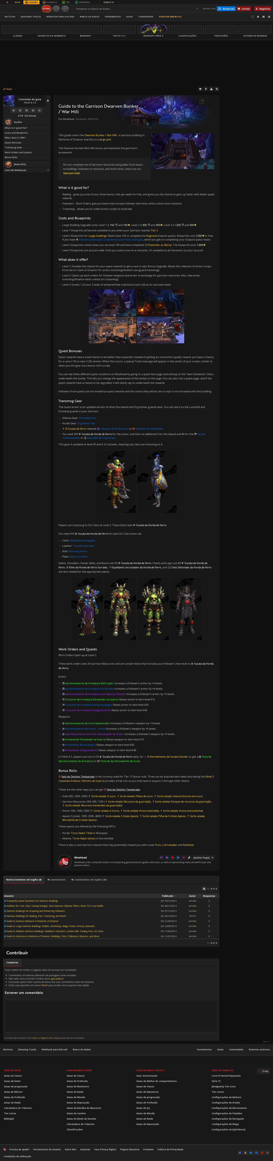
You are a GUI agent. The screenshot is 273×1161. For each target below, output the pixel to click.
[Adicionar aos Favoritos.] (200, 89)
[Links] (217, 89)
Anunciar (85, 1149)
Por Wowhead (66, 118)
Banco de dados (89, 16)
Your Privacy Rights (105, 1149)
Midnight (9, 1118)
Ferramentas (204, 1049)
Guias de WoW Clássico (150, 1070)
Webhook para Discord (60, 16)
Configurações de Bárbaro (226, 1097)
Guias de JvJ (143, 1107)
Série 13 (216, 1081)
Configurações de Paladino (227, 1113)
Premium (148, 1149)
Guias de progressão (15, 1086)
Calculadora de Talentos (18, 1107)
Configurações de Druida (226, 1102)
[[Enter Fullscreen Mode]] (252, 16)
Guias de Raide (12, 1102)
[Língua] (269, 16)
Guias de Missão (76, 1097)
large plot (105, 139)
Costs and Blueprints (16, 132)
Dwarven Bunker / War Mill (101, 135)
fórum (45, 985)
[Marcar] (205, 89)
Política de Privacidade (170, 1149)
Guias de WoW (12, 1070)
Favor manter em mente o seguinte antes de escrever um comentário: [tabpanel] (49, 1003)
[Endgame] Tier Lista (224, 1086)
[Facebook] (256, 1152)
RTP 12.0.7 (65, 8)
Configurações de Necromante (229, 1107)
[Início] (21, 9)
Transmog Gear (13, 147)
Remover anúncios (170, 16)
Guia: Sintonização (146, 1075)
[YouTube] (172, 857)
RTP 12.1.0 (56, 8)
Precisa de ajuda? (19, 1149)
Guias (129, 16)
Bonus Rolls (11, 157)
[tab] (24, 880)
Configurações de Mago (225, 1124)
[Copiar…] (204, 888)
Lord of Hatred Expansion (226, 1075)
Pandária (84, 2)
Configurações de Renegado (228, 1118)
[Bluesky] (178, 857)
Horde (183, 756)
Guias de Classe (13, 1075)
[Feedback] (263, 16)
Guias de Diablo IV (222, 1070)
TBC (68, 2)
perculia (192, 900)
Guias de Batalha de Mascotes (84, 1107)
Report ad (266, 1041)
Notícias (10, 16)
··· (95, 2)
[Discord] (167, 857)
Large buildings (97, 236)
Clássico (52, 2)
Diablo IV (112, 2)
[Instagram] (183, 857)
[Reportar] (211, 89)
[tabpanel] (111, 915)
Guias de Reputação (78, 1102)
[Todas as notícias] (7, 2)
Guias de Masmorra (78, 1086)
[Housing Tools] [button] (31, 16)
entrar (35, 1038)
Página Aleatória (129, 1149)
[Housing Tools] (27, 1049)
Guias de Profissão (14, 1097)
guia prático (57, 978)
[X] (245, 1152)
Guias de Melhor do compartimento (156, 1081)
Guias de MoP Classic (79, 1070)
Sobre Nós (70, 1149)
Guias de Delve (12, 1081)
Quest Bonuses (13, 142)
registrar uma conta (49, 1038)
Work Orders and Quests (18, 152)
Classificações (75, 1129)
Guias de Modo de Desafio (81, 1118)
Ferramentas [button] (113, 16)
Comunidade (145, 16)
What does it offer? (15, 137)
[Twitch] (161, 857)
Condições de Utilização (17, 1156)
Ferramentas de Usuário (47, 1149)
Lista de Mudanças (15, 170)
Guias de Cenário (76, 1113)
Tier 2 (154, 230)
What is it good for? (16, 127)
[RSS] (267, 1152)
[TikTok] (189, 857)
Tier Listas (10, 1113)
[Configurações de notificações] (258, 16)
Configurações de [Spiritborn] (228, 1129)
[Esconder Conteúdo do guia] (48, 100)
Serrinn (192, 916)
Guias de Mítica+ (13, 1091)
